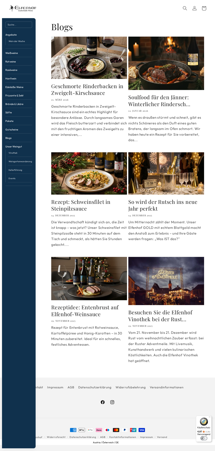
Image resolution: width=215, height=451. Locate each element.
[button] (185, 8)
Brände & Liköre (14, 104)
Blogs (8, 138)
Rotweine (10, 61)
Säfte (8, 112)
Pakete (9, 121)
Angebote (11, 34)
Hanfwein (10, 78)
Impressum (55, 387)
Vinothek (13, 152)
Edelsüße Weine (14, 87)
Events (12, 178)
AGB (71, 387)
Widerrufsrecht (56, 437)
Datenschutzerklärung (95, 387)
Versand (162, 437)
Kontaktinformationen (122, 437)
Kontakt (37, 387)
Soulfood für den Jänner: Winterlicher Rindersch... (159, 100)
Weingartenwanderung (20, 161)
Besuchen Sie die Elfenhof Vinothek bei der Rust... (160, 315)
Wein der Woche (17, 41)
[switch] (204, 438)
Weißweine (11, 53)
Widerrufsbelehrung (131, 387)
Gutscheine (11, 129)
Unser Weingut (13, 146)
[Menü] (210, 418)
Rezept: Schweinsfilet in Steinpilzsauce (81, 205)
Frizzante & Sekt (14, 95)
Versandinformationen (167, 387)
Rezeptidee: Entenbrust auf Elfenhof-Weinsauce (85, 310)
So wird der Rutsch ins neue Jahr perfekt (163, 205)
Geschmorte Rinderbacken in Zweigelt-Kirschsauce (87, 89)
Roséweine (11, 70)
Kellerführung (15, 170)
